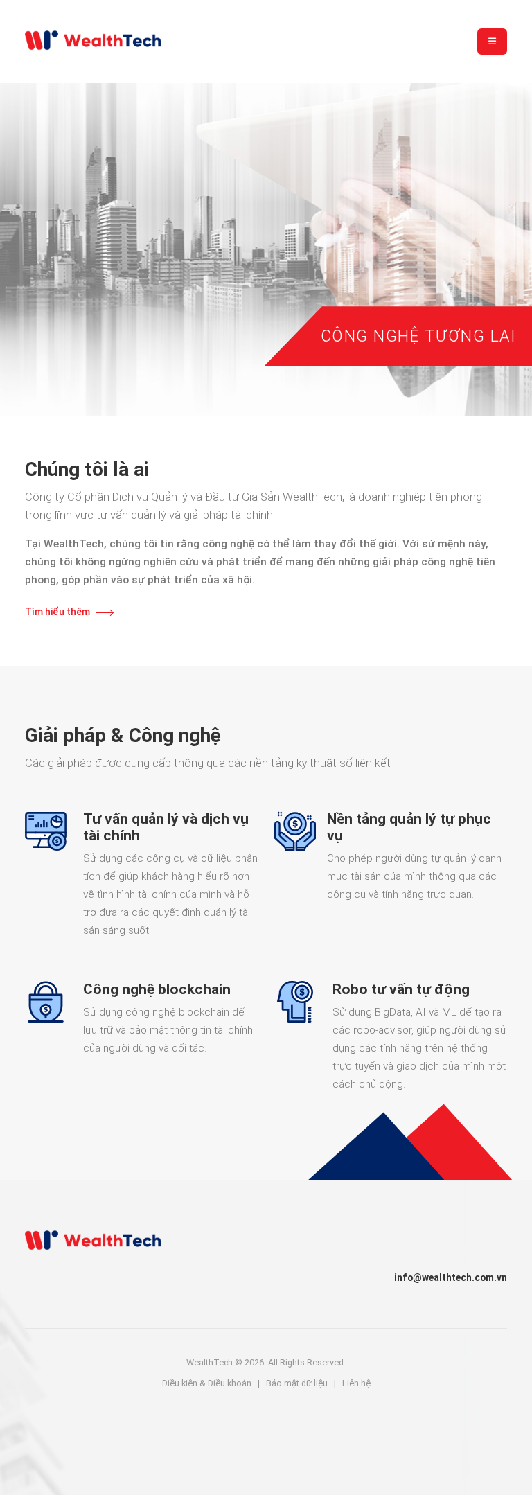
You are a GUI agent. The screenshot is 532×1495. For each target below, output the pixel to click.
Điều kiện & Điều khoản (206, 1383)
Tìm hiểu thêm (57, 611)
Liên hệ (356, 1383)
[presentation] (28, 241)
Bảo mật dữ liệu (297, 1383)
